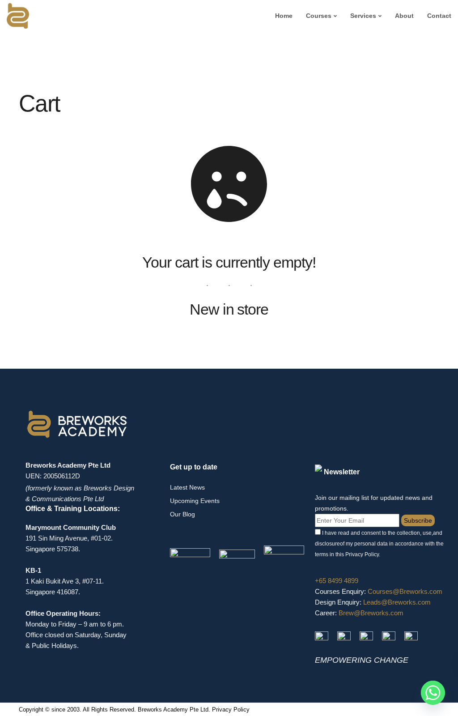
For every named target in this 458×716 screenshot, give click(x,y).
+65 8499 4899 (336, 580)
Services (363, 15)
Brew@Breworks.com (371, 613)
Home (284, 15)
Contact (439, 15)
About (404, 15)
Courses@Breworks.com (405, 591)
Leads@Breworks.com (397, 602)
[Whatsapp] (433, 693)
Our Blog (182, 514)
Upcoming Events (195, 500)
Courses (318, 15)
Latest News (187, 487)
